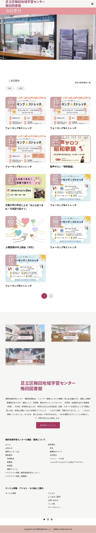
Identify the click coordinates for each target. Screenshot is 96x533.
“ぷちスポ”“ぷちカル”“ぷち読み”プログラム (65, 462)
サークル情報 (10, 493)
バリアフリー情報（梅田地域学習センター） (22, 472)
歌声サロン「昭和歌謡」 (62, 166)
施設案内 (8, 455)
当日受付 (52, 455)
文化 (50, 448)
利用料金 (9, 458)
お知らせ (8, 448)
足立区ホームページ (48, 425)
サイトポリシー (54, 507)
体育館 (8, 465)
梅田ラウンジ (11, 469)
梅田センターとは (12, 451)
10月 (20, 88)
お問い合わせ (53, 500)
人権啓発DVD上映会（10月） (20, 247)
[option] (10, 88)
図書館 (8, 462)
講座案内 (51, 444)
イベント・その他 (56, 458)
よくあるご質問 (54, 496)
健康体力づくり (55, 451)
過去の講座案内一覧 (83, 82)
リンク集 (51, 504)
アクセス (51, 493)
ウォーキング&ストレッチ (18, 127)
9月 (9, 88)
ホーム (8, 444)
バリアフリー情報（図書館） (16, 476)
